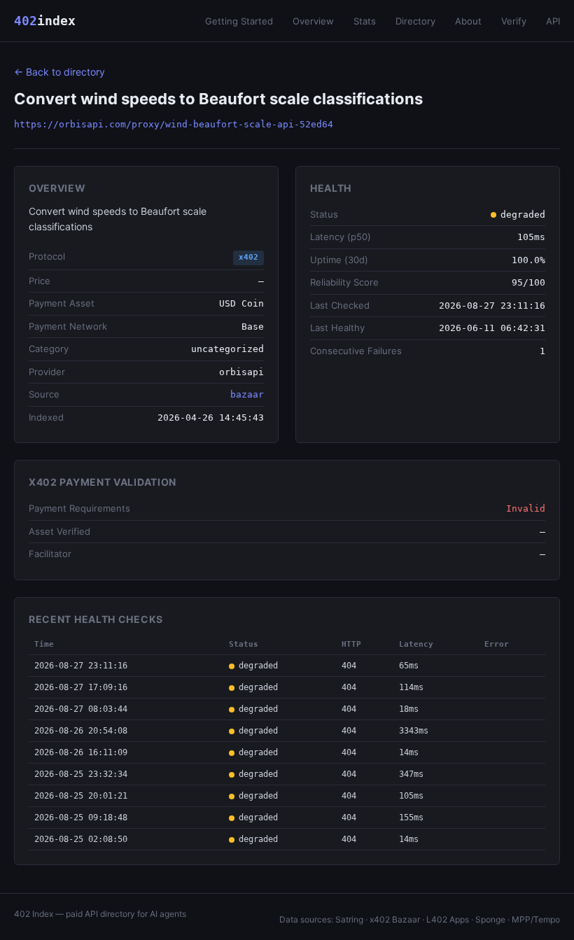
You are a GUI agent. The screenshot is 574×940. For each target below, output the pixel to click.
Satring (349, 919)
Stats (365, 21)
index (45, 20)
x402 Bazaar (395, 919)
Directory (415, 21)
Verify (513, 21)
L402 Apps (447, 919)
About (468, 21)
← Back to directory (59, 72)
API (553, 21)
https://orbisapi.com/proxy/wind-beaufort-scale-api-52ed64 (173, 124)
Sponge (490, 919)
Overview (313, 21)
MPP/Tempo (536, 919)
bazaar (247, 394)
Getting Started (239, 21)
